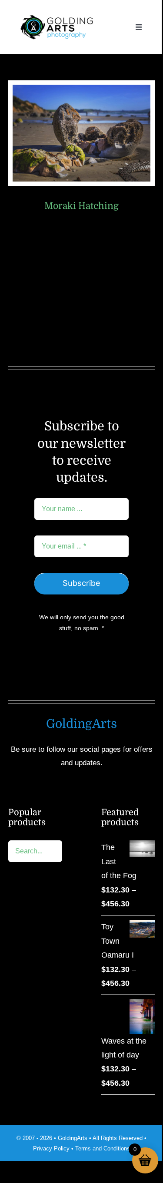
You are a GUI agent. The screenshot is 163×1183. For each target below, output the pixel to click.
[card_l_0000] (82, 88)
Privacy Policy (51, 1148)
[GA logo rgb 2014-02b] (56, 12)
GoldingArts (72, 1138)
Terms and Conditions (102, 1148)
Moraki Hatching (81, 206)
